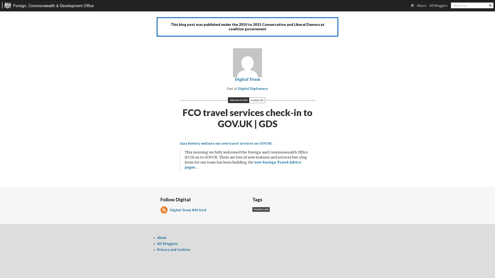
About (421, 5)
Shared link (261, 209)
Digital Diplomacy (253, 89)
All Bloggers (438, 5)
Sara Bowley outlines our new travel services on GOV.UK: (226, 143)
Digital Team (247, 79)
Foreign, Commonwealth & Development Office (53, 5)
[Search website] (490, 5)
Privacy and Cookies (173, 250)
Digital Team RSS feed (188, 210)
